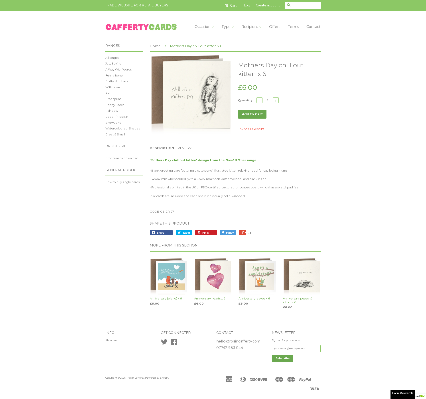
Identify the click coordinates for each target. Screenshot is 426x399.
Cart (233, 6)
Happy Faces (114, 105)
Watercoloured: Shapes (122, 128)
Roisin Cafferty (135, 377)
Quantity (245, 100)
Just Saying (113, 63)
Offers (274, 27)
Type (226, 27)
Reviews (185, 148)
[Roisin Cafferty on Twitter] (164, 343)
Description (162, 148)
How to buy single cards (122, 182)
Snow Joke (113, 122)
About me (111, 340)
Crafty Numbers (116, 81)
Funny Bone (114, 75)
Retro (109, 93)
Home (155, 46)
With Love (112, 87)
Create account (268, 5)
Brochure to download (121, 158)
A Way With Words (118, 69)
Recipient (250, 27)
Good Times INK (116, 116)
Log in (249, 5)
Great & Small (115, 134)
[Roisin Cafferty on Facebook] (173, 343)
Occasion (203, 27)
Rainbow (111, 110)
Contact (313, 27)
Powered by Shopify (157, 377)
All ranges (112, 57)
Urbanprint (113, 99)
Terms (293, 27)
